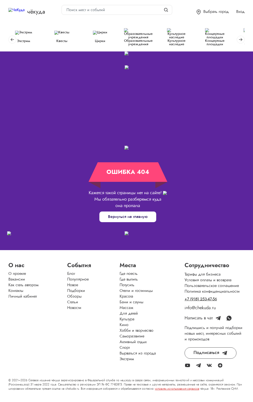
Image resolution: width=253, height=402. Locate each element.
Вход (240, 12)
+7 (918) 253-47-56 (201, 299)
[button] (212, 12)
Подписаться (206, 353)
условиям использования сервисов (177, 388)
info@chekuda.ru (200, 308)
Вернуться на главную (128, 217)
